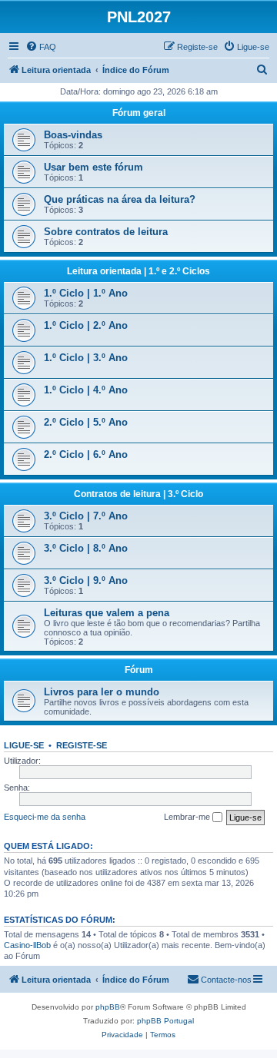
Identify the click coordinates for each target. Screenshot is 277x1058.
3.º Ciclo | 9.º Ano (86, 580)
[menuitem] (40, 47)
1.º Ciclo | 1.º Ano (86, 293)
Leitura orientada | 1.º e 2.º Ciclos (138, 271)
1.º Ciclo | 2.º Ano (86, 325)
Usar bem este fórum (93, 167)
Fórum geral (138, 113)
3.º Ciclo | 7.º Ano (86, 516)
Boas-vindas (73, 135)
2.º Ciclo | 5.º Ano (86, 422)
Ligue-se (24, 745)
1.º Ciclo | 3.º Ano (86, 357)
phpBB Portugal (165, 1021)
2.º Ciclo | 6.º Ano (86, 454)
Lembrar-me (188, 816)
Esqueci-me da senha (44, 816)
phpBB (107, 1007)
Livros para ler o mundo (101, 692)
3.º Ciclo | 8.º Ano (86, 548)
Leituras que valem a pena (106, 613)
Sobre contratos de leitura (106, 231)
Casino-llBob (27, 945)
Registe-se (81, 745)
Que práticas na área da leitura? (119, 199)
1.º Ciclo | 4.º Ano (86, 390)
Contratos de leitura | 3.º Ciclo (138, 494)
